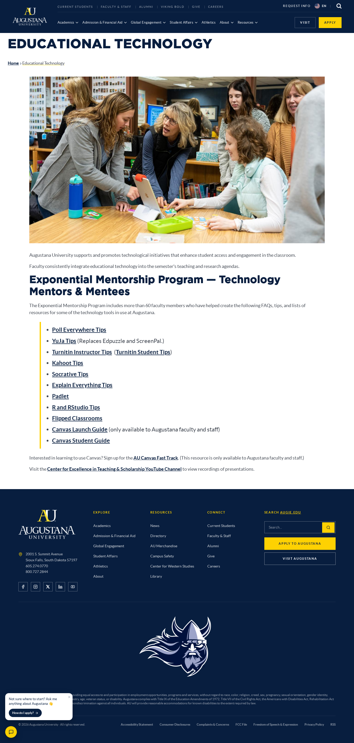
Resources (246, 22)
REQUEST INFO (296, 6)
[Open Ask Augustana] (11, 732)
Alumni (146, 6)
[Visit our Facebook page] (23, 586)
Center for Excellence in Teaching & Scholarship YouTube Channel (114, 469)
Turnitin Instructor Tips (82, 352)
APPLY (330, 22)
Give (196, 6)
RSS (333, 724)
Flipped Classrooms (77, 418)
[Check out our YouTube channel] (72, 586)
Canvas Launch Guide (80, 429)
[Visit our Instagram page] (35, 586)
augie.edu (290, 512)
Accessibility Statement (137, 724)
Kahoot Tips (67, 363)
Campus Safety (162, 556)
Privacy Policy (314, 724)
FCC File (241, 724)
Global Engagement (146, 22)
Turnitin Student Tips (143, 352)
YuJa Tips (64, 340)
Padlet (60, 396)
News (154, 526)
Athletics (209, 22)
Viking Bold (172, 6)
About (224, 22)
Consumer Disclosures (175, 724)
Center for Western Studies (172, 566)
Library (156, 576)
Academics (66, 22)
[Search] (328, 527)
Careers (216, 6)
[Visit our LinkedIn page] (60, 586)
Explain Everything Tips (82, 385)
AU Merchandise (163, 546)
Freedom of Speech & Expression (275, 724)
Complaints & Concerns (213, 724)
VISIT (305, 22)
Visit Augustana (300, 558)
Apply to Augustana (300, 543)
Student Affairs (181, 22)
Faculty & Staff (116, 6)
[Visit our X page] (48, 586)
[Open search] (339, 6)
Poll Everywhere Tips (79, 329)
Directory (158, 536)
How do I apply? (23, 712)
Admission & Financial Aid (102, 22)
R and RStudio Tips (76, 407)
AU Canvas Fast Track (155, 458)
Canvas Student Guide (81, 440)
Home (13, 63)
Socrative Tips (70, 374)
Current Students (75, 6)
